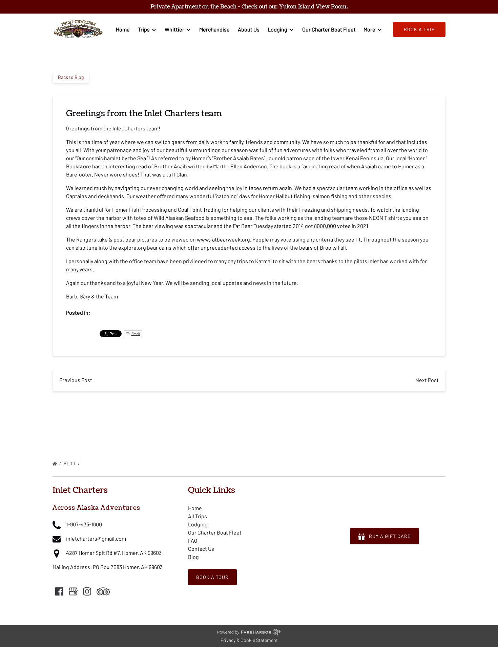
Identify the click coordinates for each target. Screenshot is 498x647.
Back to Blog (71, 77)
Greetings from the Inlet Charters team (134, 463)
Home (123, 29)
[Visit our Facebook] (59, 591)
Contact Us (201, 548)
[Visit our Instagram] (87, 591)
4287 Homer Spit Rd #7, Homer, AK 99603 (114, 552)
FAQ (192, 540)
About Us (249, 29)
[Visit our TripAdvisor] (103, 591)
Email (135, 334)
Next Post (427, 380)
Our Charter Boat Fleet (329, 29)
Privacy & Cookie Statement (249, 640)
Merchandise (214, 29)
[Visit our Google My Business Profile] (73, 591)
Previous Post (75, 380)
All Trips (197, 516)
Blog (70, 463)
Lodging (198, 524)
